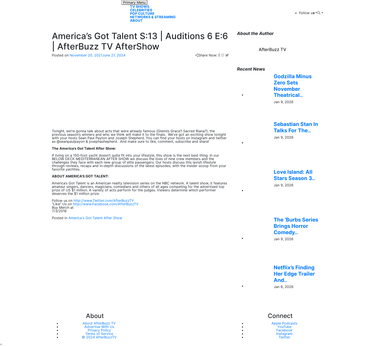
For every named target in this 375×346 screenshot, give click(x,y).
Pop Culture (142, 13)
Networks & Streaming (153, 17)
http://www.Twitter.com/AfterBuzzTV (104, 200)
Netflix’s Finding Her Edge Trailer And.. (294, 273)
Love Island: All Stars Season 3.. (294, 175)
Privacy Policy (99, 330)
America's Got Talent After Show (95, 218)
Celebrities (141, 10)
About (136, 20)
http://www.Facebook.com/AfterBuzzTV (105, 204)
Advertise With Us (99, 326)
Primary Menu (134, 2)
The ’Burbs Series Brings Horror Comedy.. (296, 226)
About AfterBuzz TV (99, 323)
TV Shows (139, 6)
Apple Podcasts (284, 323)
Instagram (284, 333)
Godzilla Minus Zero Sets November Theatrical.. (293, 85)
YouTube (284, 326)
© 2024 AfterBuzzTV (99, 337)
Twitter (284, 337)
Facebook (284, 330)
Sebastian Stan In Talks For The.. (296, 127)
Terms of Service (99, 333)
